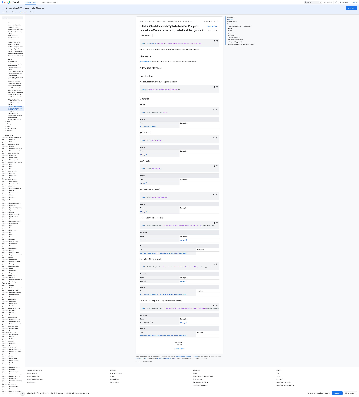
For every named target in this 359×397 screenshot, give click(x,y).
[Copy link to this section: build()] (146, 105)
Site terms (46, 393)
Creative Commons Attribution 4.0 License (186, 356)
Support (112, 376)
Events (278, 376)
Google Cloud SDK (14, 8)
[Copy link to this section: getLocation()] (153, 133)
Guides (14, 12)
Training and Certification (200, 385)
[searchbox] (12, 17)
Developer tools (160, 21)
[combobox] (313, 2)
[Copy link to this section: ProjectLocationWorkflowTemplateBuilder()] (178, 82)
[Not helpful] (218, 21)
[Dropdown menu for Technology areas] (38, 2)
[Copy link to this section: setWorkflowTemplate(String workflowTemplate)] (183, 300)
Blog (277, 373)
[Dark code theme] (214, 40)
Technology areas (30, 2)
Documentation (149, 21)
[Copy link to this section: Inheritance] (153, 57)
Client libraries (38, 8)
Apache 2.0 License (141, 358)
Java (27, 8)
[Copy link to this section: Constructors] (156, 76)
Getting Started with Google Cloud (203, 376)
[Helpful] (215, 21)
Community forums (116, 373)
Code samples (197, 379)
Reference (23, 12)
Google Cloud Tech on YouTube (285, 385)
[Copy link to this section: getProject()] (152, 161)
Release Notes (114, 379)
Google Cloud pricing (33, 376)
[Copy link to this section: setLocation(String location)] (165, 218)
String (142, 155)
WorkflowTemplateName (148, 126)
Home (141, 21)
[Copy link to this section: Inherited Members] (163, 68)
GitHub (195, 373)
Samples (32, 12)
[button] (12, 122)
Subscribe (337, 393)
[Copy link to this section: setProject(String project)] (163, 259)
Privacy (39, 393)
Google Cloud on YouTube (283, 382)
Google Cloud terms (57, 393)
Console (329, 2)
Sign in (355, 2)
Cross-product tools (49, 2)
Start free (351, 8)
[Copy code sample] (217, 40)
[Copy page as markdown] (213, 30)
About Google (31, 393)
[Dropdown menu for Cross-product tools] (58, 2)
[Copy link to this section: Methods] (151, 99)
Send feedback (212, 26)
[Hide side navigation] (22, 394)
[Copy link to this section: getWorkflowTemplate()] (162, 189)
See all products (32, 373)
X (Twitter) (279, 379)
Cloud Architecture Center (201, 382)
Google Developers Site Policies (166, 358)
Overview (5, 12)
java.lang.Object (145, 61)
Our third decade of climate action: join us (77, 393)
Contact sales (31, 382)
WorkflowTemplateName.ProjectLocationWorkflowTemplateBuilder (163, 253)
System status (114, 382)
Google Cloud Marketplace (35, 379)
